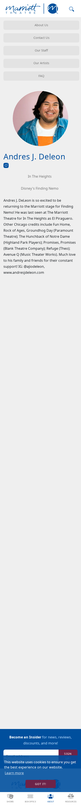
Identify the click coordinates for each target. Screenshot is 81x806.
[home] (31, 8)
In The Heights (40, 176)
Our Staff (41, 50)
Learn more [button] (14, 773)
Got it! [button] (40, 784)
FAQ (41, 76)
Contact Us (41, 38)
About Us (41, 25)
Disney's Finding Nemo (40, 188)
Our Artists (41, 63)
